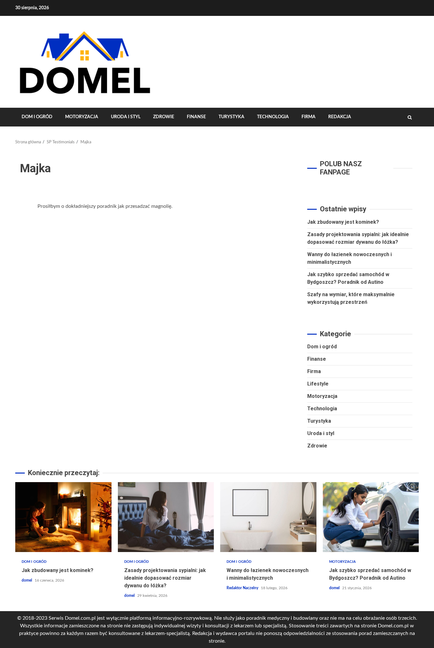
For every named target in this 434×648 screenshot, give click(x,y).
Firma (308, 117)
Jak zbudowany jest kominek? (343, 222)
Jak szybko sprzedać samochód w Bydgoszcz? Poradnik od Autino (371, 517)
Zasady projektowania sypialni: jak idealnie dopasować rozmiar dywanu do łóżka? (166, 517)
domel (27, 580)
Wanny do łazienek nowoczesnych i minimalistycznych (268, 517)
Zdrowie (163, 117)
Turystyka (231, 117)
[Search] (410, 117)
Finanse (196, 117)
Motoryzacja (81, 117)
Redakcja (339, 117)
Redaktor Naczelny (243, 588)
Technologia (273, 117)
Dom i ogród (37, 117)
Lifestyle (318, 384)
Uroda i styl (125, 117)
